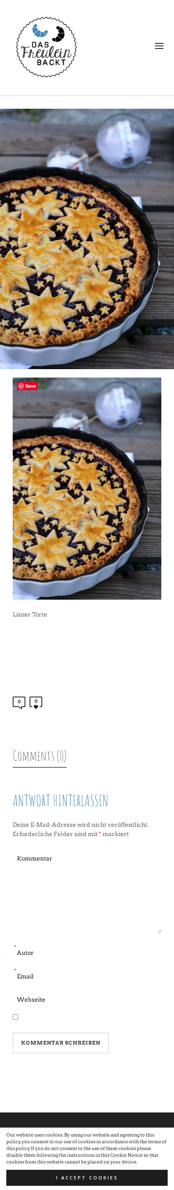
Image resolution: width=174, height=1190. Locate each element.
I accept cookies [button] (87, 1178)
